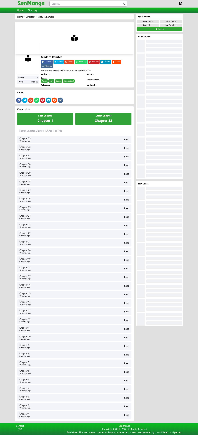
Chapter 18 (25, 267)
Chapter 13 (25, 310)
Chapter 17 (25, 276)
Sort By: (169, 25)
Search (161, 29)
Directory (32, 10)
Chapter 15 (25, 293)
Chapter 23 (25, 224)
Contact (20, 425)
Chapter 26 (25, 198)
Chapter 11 (25, 327)
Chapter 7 (24, 362)
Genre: (147, 21)
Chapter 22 (25, 233)
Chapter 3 (24, 396)
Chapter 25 (25, 207)
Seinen (58, 81)
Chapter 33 (25, 138)
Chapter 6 (24, 370)
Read (126, 139)
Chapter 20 (25, 250)
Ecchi (51, 81)
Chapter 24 (25, 215)
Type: (146, 25)
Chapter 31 (25, 155)
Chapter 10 (25, 336)
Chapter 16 (25, 284)
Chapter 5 (24, 379)
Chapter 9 (24, 345)
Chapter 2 (24, 405)
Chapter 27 (25, 190)
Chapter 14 (25, 301)
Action (44, 81)
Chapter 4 (24, 388)
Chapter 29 (25, 172)
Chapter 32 (25, 146)
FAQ (20, 429)
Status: (170, 21)
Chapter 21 (25, 241)
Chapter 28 (25, 181)
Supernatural (69, 81)
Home (20, 10)
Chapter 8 (24, 353)
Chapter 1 (24, 413)
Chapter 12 (25, 319)
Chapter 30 (25, 164)
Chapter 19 (25, 258)
